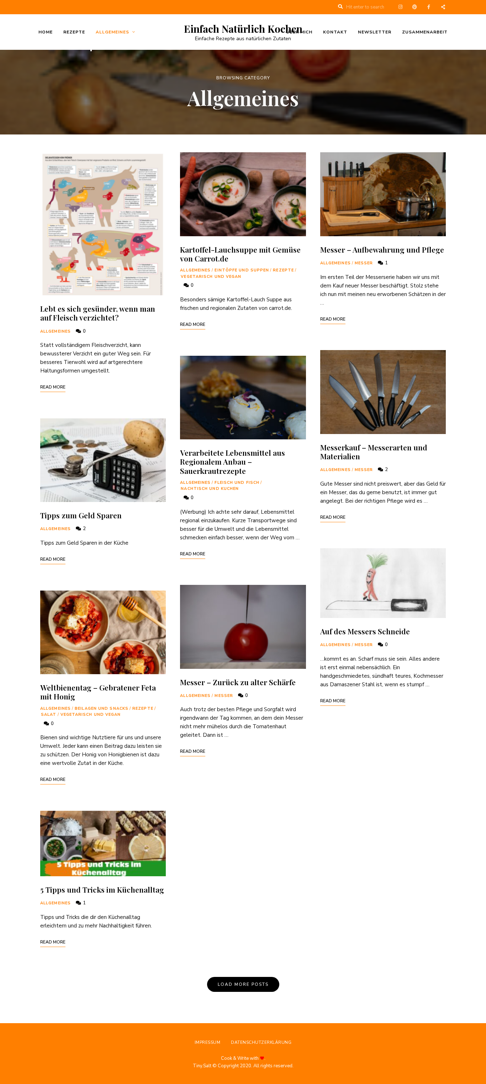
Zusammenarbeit (425, 32)
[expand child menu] (91, 50)
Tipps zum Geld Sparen (81, 515)
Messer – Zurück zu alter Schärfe (238, 682)
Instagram (400, 7)
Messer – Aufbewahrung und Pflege (382, 249)
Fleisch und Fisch (237, 482)
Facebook (429, 7)
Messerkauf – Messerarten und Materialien (373, 451)
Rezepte (74, 32)
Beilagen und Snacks (101, 708)
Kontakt (335, 32)
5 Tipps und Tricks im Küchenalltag (103, 889)
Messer (224, 695)
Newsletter (374, 32)
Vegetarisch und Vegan (90, 714)
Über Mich (299, 32)
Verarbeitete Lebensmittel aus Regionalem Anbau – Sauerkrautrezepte (232, 461)
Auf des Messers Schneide (365, 631)
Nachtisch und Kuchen (210, 488)
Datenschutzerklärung (261, 1042)
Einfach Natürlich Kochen (243, 29)
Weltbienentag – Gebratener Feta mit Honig (98, 691)
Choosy (443, 7)
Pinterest (414, 7)
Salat (49, 714)
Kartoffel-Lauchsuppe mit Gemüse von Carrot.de (240, 253)
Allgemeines (112, 32)
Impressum (208, 1042)
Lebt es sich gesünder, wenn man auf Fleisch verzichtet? (97, 312)
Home (45, 32)
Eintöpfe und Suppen (242, 270)
